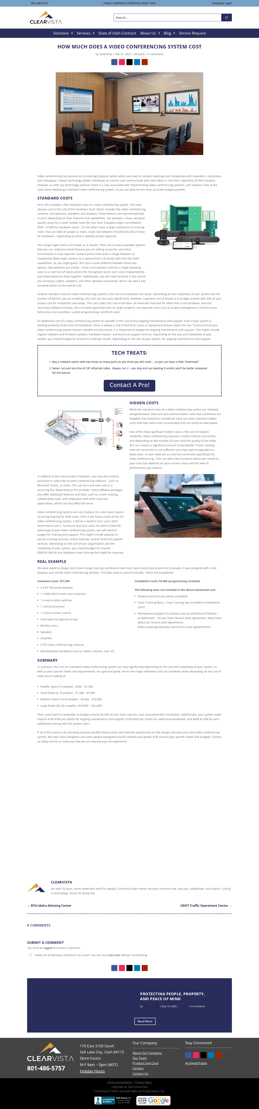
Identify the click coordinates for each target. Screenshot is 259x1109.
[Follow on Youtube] (145, 62)
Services (83, 34)
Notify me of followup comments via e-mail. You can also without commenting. (91, 955)
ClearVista (105, 54)
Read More (145, 1021)
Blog (167, 34)
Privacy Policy (143, 1082)
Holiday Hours (92, 1071)
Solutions (61, 34)
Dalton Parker (151, 1006)
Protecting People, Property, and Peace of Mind (172, 996)
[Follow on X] (129, 62)
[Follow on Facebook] (114, 62)
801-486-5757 (39, 3)
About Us (148, 34)
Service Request (192, 34)
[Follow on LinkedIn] (137, 62)
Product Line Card (145, 1063)
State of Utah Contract (117, 34)
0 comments (155, 54)
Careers (138, 1068)
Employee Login (222, 3)
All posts (139, 54)
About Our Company (147, 1053)
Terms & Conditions (119, 1082)
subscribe (114, 955)
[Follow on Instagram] (122, 62)
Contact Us (140, 1074)
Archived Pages (196, 1063)
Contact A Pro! (129, 385)
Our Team (140, 1058)
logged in (50, 948)
